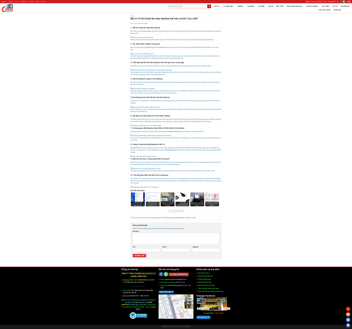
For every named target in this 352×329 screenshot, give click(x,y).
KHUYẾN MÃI (345, 6)
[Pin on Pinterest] (179, 211)
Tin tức (17, 1)
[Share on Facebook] (169, 211)
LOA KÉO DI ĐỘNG (312, 6)
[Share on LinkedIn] (182, 211)
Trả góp (37, 1)
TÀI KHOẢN (337, 10)
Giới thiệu (10, 1)
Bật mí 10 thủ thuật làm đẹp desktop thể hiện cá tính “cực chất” (176, 218)
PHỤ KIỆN (261, 6)
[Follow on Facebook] (341, 1)
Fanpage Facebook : (206, 295)
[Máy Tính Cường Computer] (213, 304)
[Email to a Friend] (176, 211)
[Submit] (209, 6)
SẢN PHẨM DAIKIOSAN (294, 6)
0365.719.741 (144, 296)
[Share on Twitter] (173, 211)
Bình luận (136, 231)
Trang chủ (4, 1)
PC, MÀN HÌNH (228, 6)
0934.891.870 (134, 296)
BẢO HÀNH (325, 6)
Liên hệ (43, 1)
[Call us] (344, 1)
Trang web (195, 247)
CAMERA (240, 6)
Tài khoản (31, 1)
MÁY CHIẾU (280, 6)
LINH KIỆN (250, 6)
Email (165, 247)
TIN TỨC (335, 6)
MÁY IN (271, 6)
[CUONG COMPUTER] (10, 8)
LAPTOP (216, 6)
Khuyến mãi (24, 1)
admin (146, 23)
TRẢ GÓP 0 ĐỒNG (324, 10)
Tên (134, 247)
